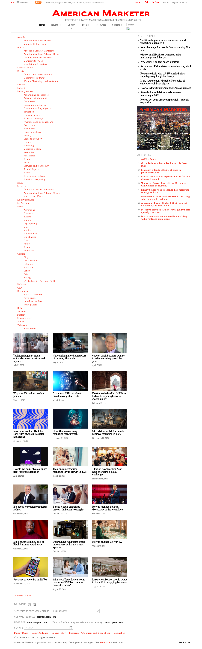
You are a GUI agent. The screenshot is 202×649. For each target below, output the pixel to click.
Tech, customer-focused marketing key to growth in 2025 (70, 470)
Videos (20, 322)
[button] (22, 2)
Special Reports (31, 169)
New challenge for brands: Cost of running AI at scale (69, 357)
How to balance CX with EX (107, 542)
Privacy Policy (21, 633)
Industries (22, 88)
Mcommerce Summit (34, 78)
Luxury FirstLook (25, 200)
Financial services (33, 115)
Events (20, 71)
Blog (26, 257)
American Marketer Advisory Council (42, 193)
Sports (27, 173)
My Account (23, 203)
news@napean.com (37, 623)
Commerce (29, 213)
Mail (26, 227)
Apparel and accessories (36, 95)
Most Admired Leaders (35, 64)
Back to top (185, 642)
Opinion (21, 254)
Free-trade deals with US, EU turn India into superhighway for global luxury (109, 396)
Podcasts (21, 284)
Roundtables (30, 328)
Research (28, 159)
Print (26, 240)
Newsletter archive (33, 301)
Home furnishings (32, 132)
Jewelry (28, 135)
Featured (21, 85)
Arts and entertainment (35, 98)
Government (30, 125)
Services (21, 312)
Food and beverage (33, 118)
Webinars (22, 325)
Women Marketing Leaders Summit (41, 81)
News (20, 206)
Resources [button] (101, 25)
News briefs (30, 298)
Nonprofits (29, 152)
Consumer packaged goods (37, 108)
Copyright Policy (40, 633)
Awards (21, 37)
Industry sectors (25, 91)
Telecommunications (34, 176)
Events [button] (85, 25)
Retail (20, 308)
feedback (105, 642)
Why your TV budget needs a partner (159, 62)
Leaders (21, 186)
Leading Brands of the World (38, 58)
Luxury (27, 142)
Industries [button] (56, 25)
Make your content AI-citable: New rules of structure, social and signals (28, 434)
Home (42, 24)
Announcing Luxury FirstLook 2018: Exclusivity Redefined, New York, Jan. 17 (165, 204)
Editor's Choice (25, 68)
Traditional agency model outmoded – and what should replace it (29, 359)
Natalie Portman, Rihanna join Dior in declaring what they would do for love (165, 197)
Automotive (29, 102)
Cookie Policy (59, 633)
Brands (20, 47)
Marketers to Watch (33, 61)
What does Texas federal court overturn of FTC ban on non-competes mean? (69, 583)
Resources (22, 291)
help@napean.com (46, 617)
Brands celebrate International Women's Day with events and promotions (164, 217)
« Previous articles (23, 595)
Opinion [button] (71, 25)
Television (29, 251)
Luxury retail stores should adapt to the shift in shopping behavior (109, 581)
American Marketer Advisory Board (41, 54)
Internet (27, 220)
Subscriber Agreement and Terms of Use (89, 633)
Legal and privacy (33, 139)
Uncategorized (24, 318)
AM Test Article (149, 159)
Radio (27, 244)
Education (29, 112)
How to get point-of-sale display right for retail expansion (30, 470)
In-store (27, 217)
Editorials (28, 267)
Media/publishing (32, 149)
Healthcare (29, 129)
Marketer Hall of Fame (35, 44)
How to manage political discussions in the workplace (107, 508)
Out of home (30, 237)
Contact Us (119, 633)
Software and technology (36, 166)
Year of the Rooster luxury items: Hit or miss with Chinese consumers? (163, 184)
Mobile (27, 230)
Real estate (29, 156)
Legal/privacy (30, 223)
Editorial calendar (33, 294)
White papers (30, 305)
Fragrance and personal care (38, 122)
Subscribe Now (152, 2)
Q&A (26, 274)
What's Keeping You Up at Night (39, 281)
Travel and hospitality (34, 179)
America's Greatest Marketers (39, 51)
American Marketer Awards (37, 41)
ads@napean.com (113, 623)
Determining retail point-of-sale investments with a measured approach (69, 545)
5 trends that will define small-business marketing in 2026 (108, 433)
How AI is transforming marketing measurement (65, 433)
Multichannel (30, 234)
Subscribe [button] (117, 24)
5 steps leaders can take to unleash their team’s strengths (68, 508)
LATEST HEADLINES (146, 36)
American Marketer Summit (38, 74)
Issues (20, 183)
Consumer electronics (35, 105)
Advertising (29, 210)
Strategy (28, 278)
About (138, 2)
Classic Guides (31, 261)
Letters (27, 271)
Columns (28, 264)
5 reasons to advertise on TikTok (30, 580)
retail (26, 162)
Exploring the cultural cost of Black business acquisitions (28, 543)
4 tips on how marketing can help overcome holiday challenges (107, 472)
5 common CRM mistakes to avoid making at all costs (67, 395)
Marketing (29, 146)
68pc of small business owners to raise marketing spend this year (108, 359)
